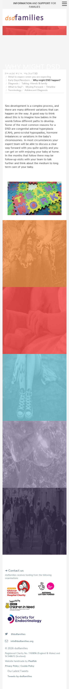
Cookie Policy (27, 665)
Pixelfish (32, 660)
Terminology (14, 89)
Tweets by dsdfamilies (20, 675)
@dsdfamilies (17, 633)
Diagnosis (13, 83)
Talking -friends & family (34, 83)
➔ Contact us (14, 570)
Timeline (50, 86)
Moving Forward (34, 86)
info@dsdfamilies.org (22, 640)
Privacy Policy (12, 665)
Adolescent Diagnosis (36, 89)
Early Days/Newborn (19, 79)
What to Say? (15, 86)
